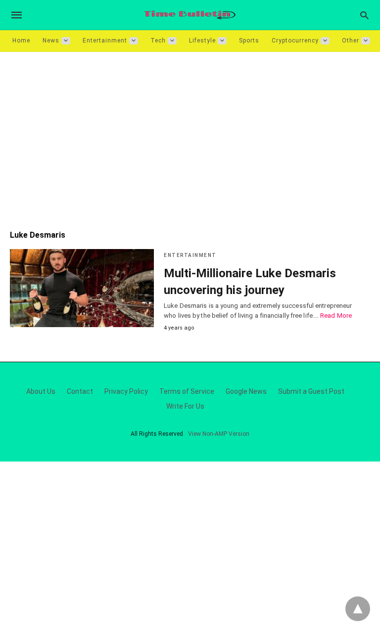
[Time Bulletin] (189, 15)
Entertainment (105, 40)
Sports (249, 40)
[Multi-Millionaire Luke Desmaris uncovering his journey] (82, 288)
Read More (336, 315)
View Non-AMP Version (218, 433)
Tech (158, 40)
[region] (190, 136)
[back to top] (357, 608)
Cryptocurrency (295, 40)
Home (21, 40)
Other (350, 40)
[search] (364, 15)
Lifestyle (202, 40)
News (51, 40)
